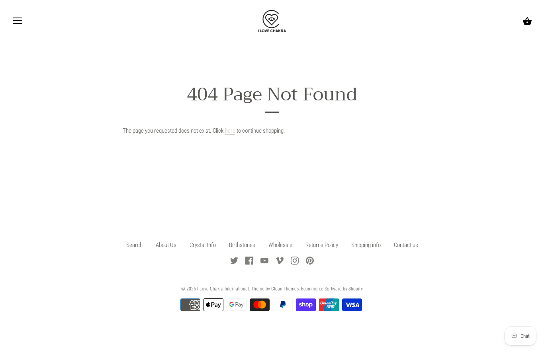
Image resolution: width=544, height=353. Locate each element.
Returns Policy (322, 245)
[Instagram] (295, 260)
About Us (166, 245)
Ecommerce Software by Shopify (332, 289)
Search (134, 245)
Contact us (406, 245)
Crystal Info (203, 245)
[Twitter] (234, 260)
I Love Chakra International (223, 289)
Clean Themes (285, 289)
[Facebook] (249, 260)
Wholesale (280, 245)
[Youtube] (264, 260)
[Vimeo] (280, 260)
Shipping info (366, 245)
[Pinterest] (310, 260)
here (230, 130)
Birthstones (242, 245)
